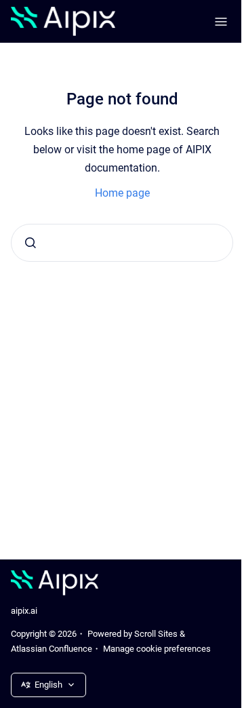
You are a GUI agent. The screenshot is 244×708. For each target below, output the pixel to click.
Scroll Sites (156, 634)
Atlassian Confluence (51, 649)
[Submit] (30, 243)
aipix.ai (24, 611)
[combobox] (122, 242)
